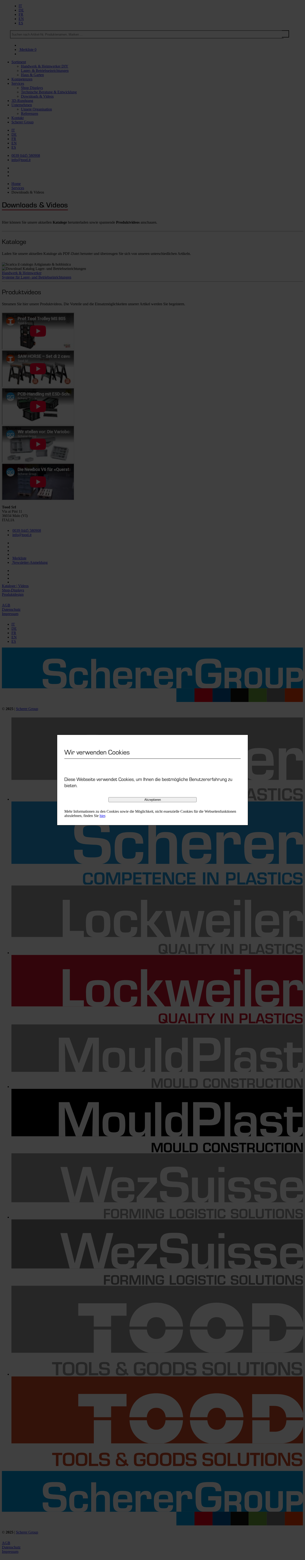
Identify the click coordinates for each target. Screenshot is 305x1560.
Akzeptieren (152, 799)
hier (102, 816)
